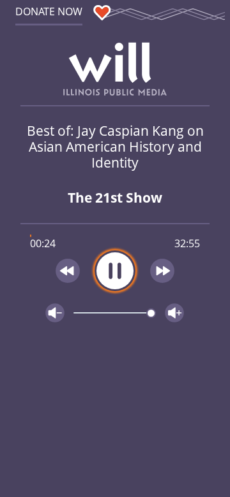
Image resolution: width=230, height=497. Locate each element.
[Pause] (115, 270)
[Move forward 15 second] (163, 270)
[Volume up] (174, 312)
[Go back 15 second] (68, 270)
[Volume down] (55, 312)
